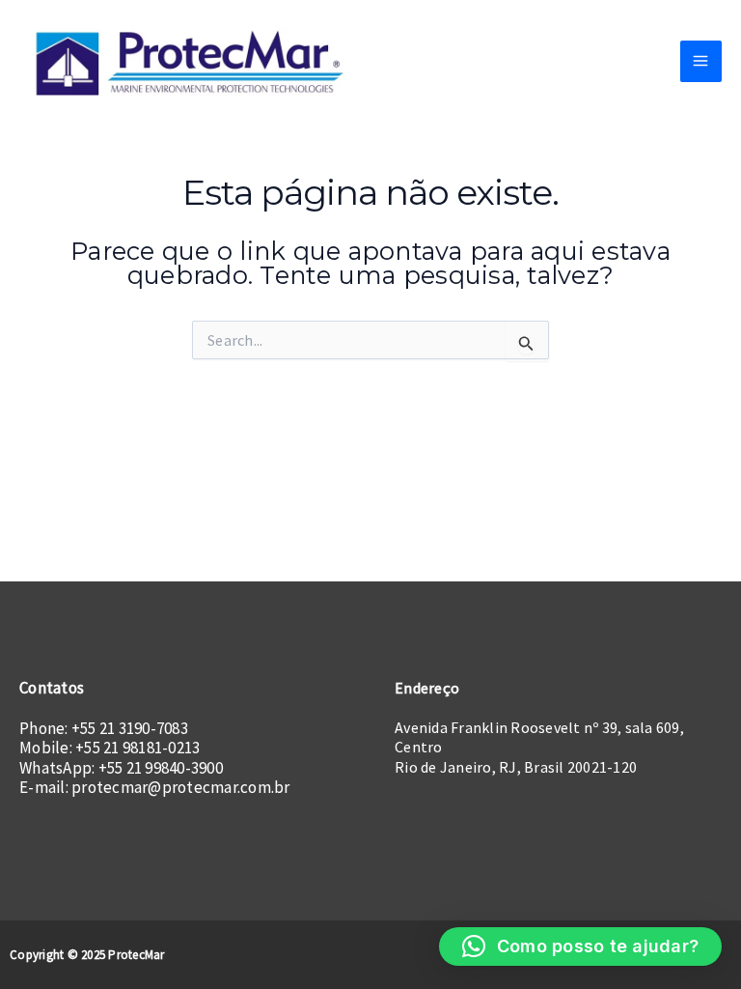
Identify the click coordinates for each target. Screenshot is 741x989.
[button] (581, 946)
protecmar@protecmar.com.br (180, 787)
